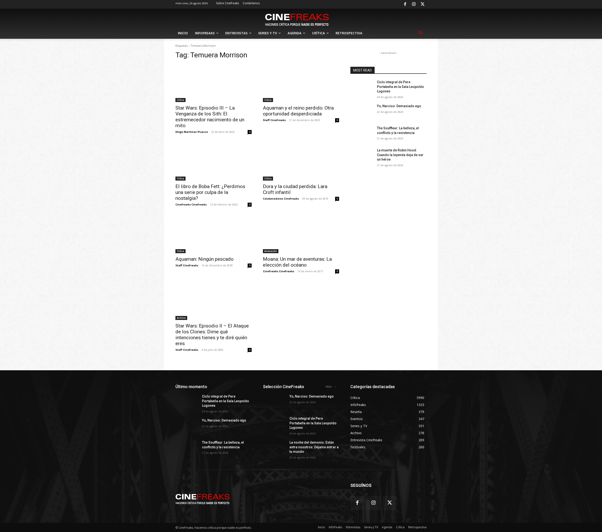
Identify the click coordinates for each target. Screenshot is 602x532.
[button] (421, 33)
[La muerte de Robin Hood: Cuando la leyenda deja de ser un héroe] (361, 156)
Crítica (180, 100)
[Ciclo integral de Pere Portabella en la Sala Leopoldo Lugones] (361, 88)
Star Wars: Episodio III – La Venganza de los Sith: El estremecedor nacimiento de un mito (209, 116)
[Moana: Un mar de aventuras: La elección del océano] (301, 234)
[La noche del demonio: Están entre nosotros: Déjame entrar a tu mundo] (274, 448)
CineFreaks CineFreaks (191, 204)
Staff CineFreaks (274, 120)
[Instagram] (414, 4)
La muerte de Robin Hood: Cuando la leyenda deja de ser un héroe (400, 154)
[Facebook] (405, 4)
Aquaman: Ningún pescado (204, 259)
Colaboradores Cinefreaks (281, 198)
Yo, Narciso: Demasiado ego (399, 106)
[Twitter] (423, 4)
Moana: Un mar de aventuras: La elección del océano (297, 262)
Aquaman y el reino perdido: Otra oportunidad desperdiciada (298, 111)
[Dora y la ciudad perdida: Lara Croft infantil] (301, 161)
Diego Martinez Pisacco (191, 132)
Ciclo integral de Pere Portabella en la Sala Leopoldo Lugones (400, 86)
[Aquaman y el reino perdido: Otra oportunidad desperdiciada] (301, 83)
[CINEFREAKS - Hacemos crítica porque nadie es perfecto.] (297, 19)
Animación (270, 251)
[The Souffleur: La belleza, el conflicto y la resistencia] (361, 134)
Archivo (181, 317)
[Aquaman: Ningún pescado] (213, 234)
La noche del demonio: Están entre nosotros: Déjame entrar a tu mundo (314, 447)
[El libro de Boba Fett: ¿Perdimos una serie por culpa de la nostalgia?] (213, 161)
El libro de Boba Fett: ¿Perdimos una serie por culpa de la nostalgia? (210, 192)
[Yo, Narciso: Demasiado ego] (361, 112)
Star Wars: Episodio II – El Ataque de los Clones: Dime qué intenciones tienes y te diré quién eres (212, 334)
